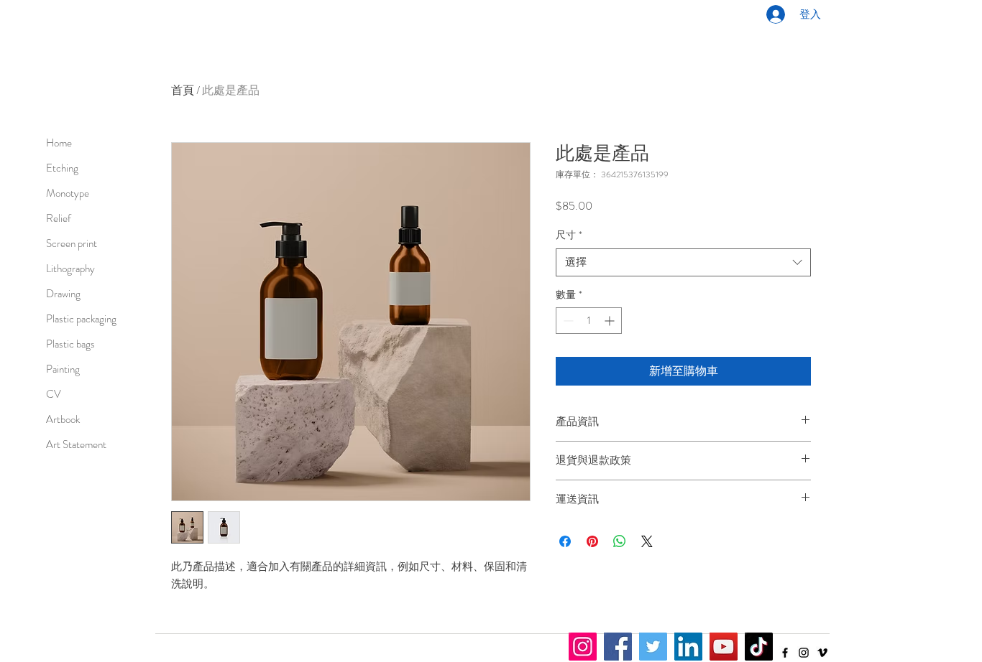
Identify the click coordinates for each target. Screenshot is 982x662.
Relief (58, 218)
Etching (62, 168)
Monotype (67, 193)
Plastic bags (70, 344)
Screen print (71, 243)
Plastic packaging (73, 319)
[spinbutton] (589, 320)
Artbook (63, 419)
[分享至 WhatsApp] (619, 541)
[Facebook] (785, 652)
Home (59, 143)
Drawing (63, 294)
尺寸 (569, 235)
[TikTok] (759, 647)
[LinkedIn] (688, 647)
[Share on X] (647, 541)
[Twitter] (653, 647)
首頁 (182, 90)
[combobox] (683, 262)
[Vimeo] (822, 652)
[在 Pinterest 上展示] (592, 541)
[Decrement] (567, 320)
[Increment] (611, 320)
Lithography (70, 268)
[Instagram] (803, 652)
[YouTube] (724, 647)
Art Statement (73, 444)
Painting (63, 369)
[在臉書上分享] (565, 541)
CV (53, 394)
